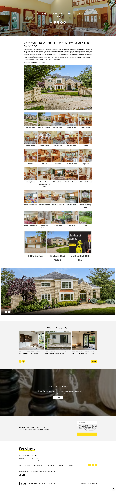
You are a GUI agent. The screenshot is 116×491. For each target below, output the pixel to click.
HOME (20, 465)
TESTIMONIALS (61, 465)
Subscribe (87, 434)
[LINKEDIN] (89, 465)
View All (94, 361)
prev (5, 312)
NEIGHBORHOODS (50, 465)
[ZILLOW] (96, 465)
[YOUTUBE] (93, 465)
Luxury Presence (52, 483)
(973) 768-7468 (46, 59)
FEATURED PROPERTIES (38, 465)
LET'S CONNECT (70, 465)
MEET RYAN (27, 465)
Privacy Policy (91, 430)
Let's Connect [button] (58, 397)
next (9, 312)
